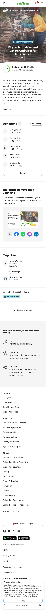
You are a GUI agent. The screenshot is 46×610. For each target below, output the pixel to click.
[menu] (41, 3)
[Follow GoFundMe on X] (13, 531)
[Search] (4, 3)
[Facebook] (16, 234)
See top (38, 124)
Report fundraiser (25, 310)
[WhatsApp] (23, 234)
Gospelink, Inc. (32, 10)
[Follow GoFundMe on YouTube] (9, 531)
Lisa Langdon (15, 163)
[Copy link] (9, 234)
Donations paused (24, 42)
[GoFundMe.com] (23, 3)
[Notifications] (36, 3)
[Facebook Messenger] (29, 234)
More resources (10, 511)
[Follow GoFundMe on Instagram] (18, 531)
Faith (26, 292)
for (24, 10)
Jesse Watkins (15, 261)
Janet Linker (14, 154)
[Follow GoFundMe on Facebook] (4, 531)
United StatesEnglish (24, 524)
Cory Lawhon (15, 130)
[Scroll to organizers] (6, 10)
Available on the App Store (24, 538)
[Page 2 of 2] (24, 57)
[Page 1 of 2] (22, 57)
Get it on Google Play (10, 538)
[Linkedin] (36, 234)
